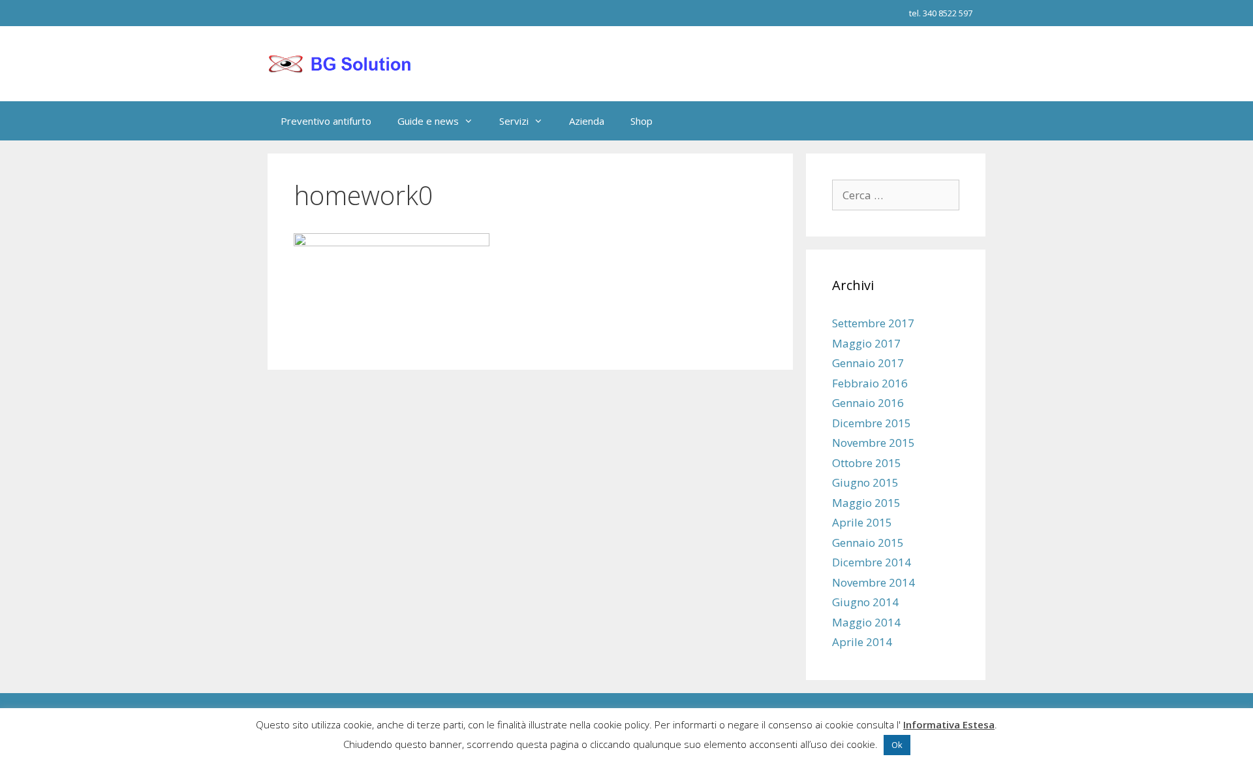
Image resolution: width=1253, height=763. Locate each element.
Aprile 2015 (862, 522)
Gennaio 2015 (868, 542)
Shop (641, 120)
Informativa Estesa (949, 724)
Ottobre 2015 (866, 462)
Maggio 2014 (866, 622)
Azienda (586, 120)
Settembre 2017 (873, 323)
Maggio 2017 (866, 343)
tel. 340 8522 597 (940, 13)
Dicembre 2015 (871, 422)
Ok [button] (897, 745)
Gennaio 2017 (868, 362)
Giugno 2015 (865, 482)
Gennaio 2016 (868, 402)
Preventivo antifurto (326, 120)
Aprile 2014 (862, 641)
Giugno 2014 (865, 601)
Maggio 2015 (866, 502)
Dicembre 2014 (871, 562)
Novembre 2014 (873, 582)
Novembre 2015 (873, 442)
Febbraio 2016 (870, 383)
